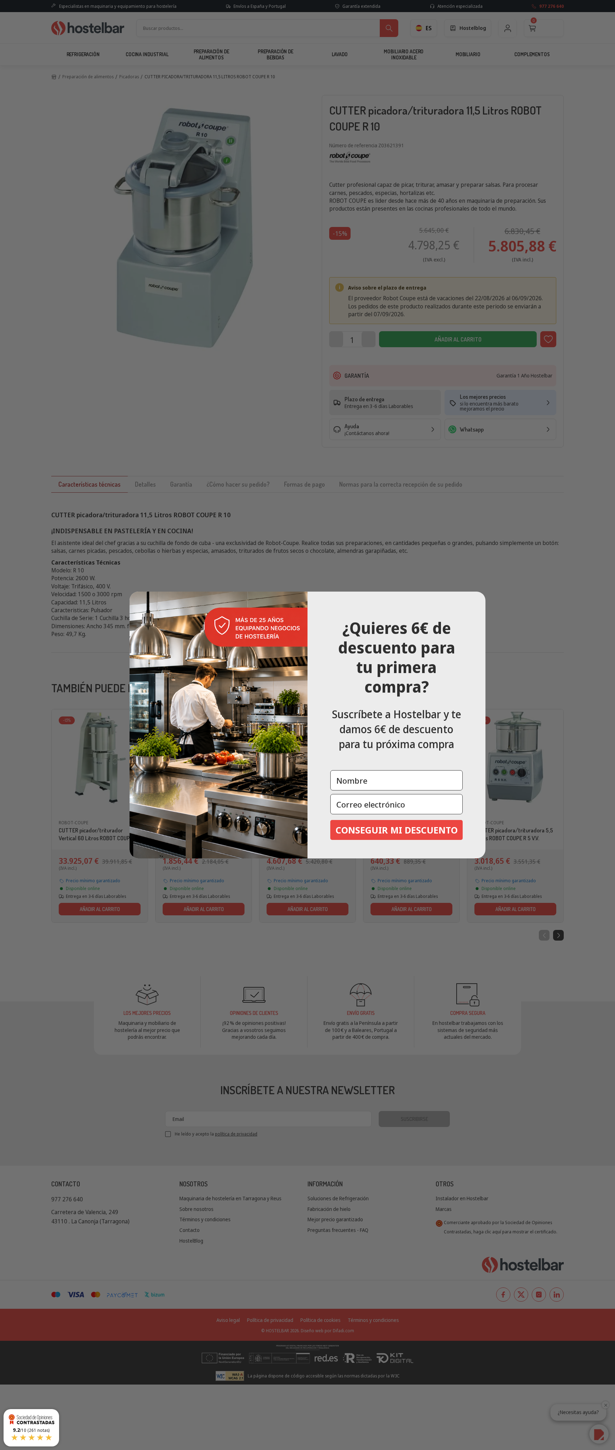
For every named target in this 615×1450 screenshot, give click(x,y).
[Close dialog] (478, 599)
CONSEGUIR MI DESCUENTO (397, 830)
